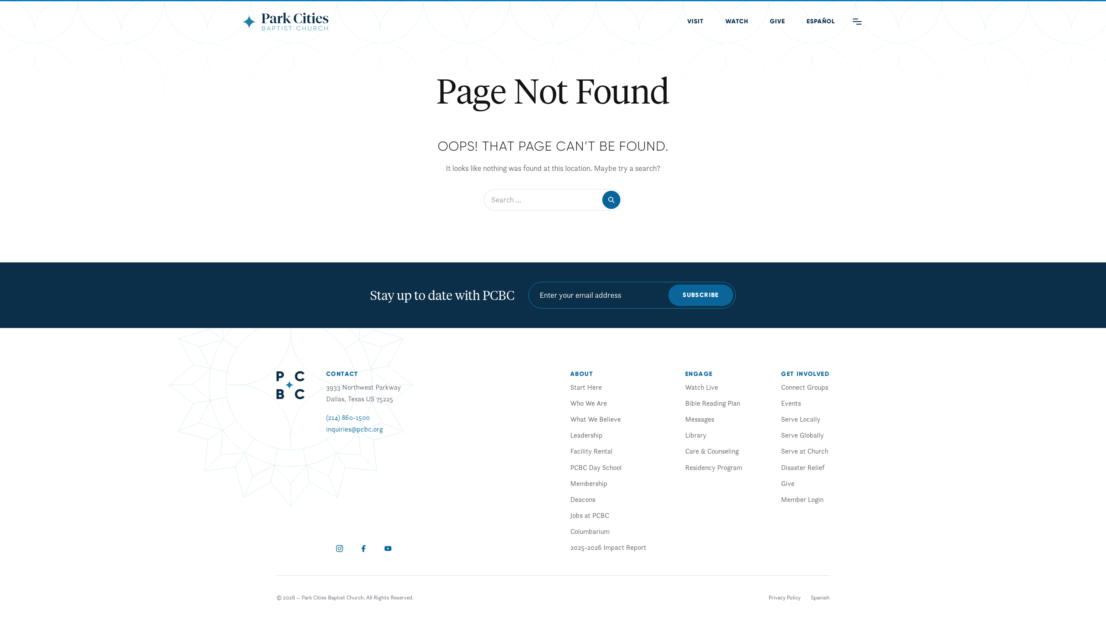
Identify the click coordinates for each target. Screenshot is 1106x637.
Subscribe (701, 295)
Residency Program (713, 467)
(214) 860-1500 (348, 417)
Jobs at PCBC (589, 515)
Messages (699, 419)
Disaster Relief (802, 467)
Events (791, 403)
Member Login (802, 499)
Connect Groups (804, 387)
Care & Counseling (712, 451)
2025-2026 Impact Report (608, 547)
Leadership (586, 435)
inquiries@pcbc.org (354, 429)
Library (695, 435)
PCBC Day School (596, 467)
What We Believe (595, 419)
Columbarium (590, 531)
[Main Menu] (857, 21)
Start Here (586, 387)
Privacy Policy (785, 597)
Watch (736, 21)
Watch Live (701, 387)
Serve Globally (802, 435)
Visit (695, 21)
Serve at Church (804, 451)
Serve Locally (800, 419)
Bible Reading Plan (712, 403)
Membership (588, 483)
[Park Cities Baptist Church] (285, 22)
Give (777, 21)
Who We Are (588, 403)
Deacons (582, 499)
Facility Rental (591, 451)
